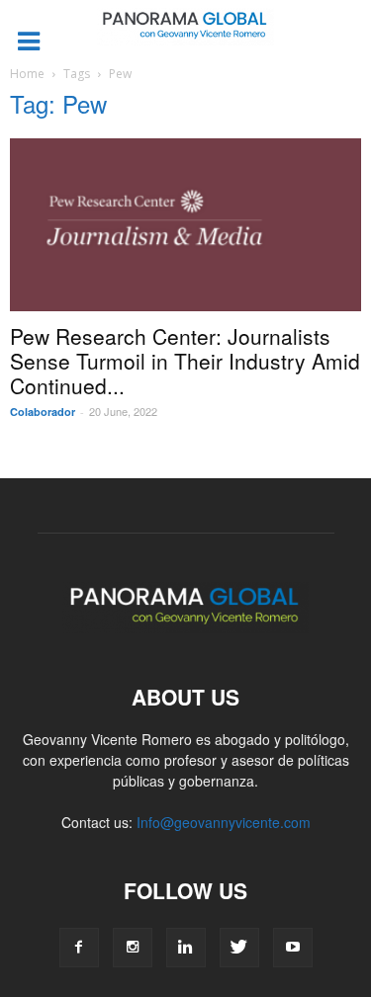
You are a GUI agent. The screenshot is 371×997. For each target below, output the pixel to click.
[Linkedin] (186, 947)
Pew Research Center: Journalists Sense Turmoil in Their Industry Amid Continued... (185, 360)
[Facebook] (79, 947)
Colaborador (42, 411)
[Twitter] (239, 947)
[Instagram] (132, 947)
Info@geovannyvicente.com (224, 822)
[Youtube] (293, 947)
